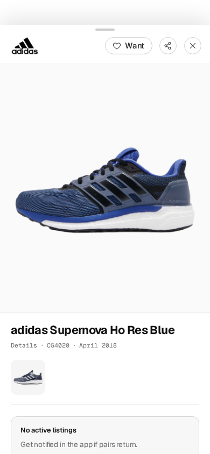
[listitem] (28, 377)
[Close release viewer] (192, 45)
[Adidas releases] (25, 45)
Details (24, 345)
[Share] (168, 45)
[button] (105, 187)
